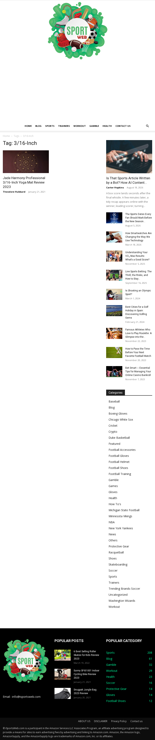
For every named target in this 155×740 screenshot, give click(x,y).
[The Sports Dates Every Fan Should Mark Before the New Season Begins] (114, 217)
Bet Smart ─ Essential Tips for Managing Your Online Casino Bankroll (138, 371)
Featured (114, 444)
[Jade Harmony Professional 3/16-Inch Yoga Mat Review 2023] (26, 161)
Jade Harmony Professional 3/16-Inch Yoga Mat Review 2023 (24, 182)
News (112, 534)
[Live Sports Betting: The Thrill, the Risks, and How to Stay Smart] (114, 275)
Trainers (64, 125)
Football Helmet (119, 462)
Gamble (94, 125)
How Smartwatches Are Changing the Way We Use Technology (138, 237)
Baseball (114, 401)
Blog (38, 125)
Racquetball (116, 552)
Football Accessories (122, 450)
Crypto (113, 431)
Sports (49, 125)
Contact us (123, 125)
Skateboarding (118, 564)
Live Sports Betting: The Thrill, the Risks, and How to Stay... (138, 275)
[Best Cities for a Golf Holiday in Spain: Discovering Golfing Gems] (114, 310)
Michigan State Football (124, 510)
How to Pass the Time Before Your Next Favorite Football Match (138, 352)
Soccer (113, 570)
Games (113, 486)
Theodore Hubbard (14, 191)
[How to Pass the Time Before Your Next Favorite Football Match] (114, 352)
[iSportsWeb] (77, 30)
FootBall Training (120, 474)
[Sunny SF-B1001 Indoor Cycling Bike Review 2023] (62, 674)
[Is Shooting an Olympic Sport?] (114, 294)
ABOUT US (84, 721)
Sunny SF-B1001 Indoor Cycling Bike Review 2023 (86, 674)
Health (107, 125)
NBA (112, 522)
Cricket (113, 425)
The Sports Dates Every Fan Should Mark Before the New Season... (138, 218)
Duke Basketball (119, 438)
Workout (79, 125)
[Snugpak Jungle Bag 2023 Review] (62, 693)
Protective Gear (119, 546)
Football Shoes (118, 468)
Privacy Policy (119, 721)
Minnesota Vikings (120, 516)
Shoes (113, 558)
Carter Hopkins (115, 187)
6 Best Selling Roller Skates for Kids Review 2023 (86, 655)
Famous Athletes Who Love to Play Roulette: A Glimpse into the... (138, 333)
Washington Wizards (122, 601)
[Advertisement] (77, 91)
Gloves (113, 492)
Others (113, 540)
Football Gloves (119, 456)
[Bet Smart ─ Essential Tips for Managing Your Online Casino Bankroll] (114, 371)
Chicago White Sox (121, 419)
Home (28, 125)
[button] (147, 126)
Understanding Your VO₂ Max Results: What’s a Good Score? (137, 256)
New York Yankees (121, 528)
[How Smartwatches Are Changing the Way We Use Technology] (114, 237)
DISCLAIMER (100, 721)
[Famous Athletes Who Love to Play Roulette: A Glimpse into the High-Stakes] (114, 333)
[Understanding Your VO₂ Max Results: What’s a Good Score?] (114, 256)
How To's (115, 504)
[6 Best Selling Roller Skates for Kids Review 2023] (62, 655)
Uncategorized (118, 595)
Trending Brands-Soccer (124, 588)
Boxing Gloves (118, 413)
